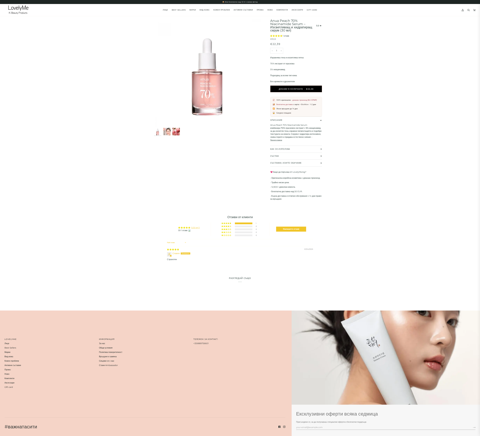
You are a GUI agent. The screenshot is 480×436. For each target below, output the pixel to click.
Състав (274, 156)
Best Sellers (10, 348)
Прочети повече (276, 140)
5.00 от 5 (195, 227)
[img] (173, 249)
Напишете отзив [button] (291, 229)
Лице (6, 343)
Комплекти (9, 378)
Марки (7, 352)
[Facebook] (279, 427)
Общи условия (105, 348)
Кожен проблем (11, 361)
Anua (273, 39)
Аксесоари (9, 383)
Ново (6, 374)
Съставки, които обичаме (286, 163)
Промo (7, 369)
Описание (276, 120)
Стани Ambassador (108, 365)
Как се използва (280, 149)
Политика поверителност (110, 352)
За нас (102, 343)
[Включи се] (472, 427)
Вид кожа (8, 356)
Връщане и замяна (108, 356)
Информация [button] (107, 339)
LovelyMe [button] (10, 339)
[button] (165, 10)
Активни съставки (12, 365)
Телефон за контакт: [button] (205, 339)
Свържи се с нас (106, 361)
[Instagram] (284, 427)
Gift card (8, 387)
